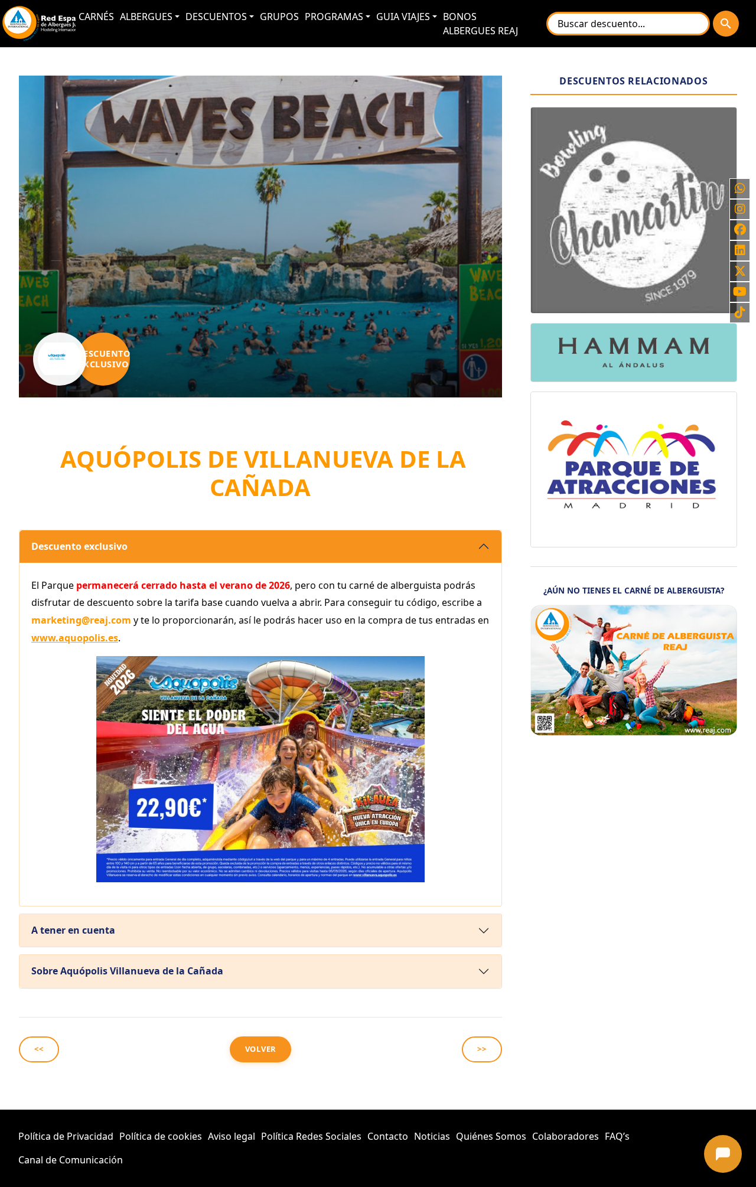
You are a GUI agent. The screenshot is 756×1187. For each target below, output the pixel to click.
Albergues (146, 16)
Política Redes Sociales (311, 1136)
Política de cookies (160, 1136)
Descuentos (216, 16)
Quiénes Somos (491, 1136)
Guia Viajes (403, 16)
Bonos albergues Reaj (480, 23)
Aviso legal (231, 1136)
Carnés (96, 16)
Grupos (279, 16)
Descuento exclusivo (79, 546)
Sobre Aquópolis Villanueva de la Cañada (127, 970)
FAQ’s (617, 1136)
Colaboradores (565, 1136)
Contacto (387, 1136)
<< (39, 1048)
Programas (334, 16)
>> (482, 1048)
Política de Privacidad (65, 1136)
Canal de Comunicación (70, 1159)
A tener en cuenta (73, 930)
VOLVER (260, 1048)
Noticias (432, 1136)
